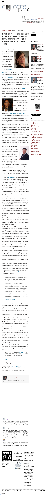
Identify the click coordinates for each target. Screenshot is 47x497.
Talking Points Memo (35, 149)
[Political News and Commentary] (16, 8)
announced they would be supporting (10, 180)
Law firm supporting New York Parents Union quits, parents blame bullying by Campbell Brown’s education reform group (15, 39)
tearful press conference (7, 171)
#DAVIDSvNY (21, 352)
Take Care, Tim (34, 148)
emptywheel (33, 128)
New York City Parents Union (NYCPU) (7, 71)
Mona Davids (21, 370)
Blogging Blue (34, 122)
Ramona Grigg (34, 143)
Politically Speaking (35, 140)
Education (4, 30)
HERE (18, 49)
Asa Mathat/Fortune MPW (17, 366)
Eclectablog (5, 47)
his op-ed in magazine (21, 271)
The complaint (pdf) (10, 77)
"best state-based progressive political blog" (18, 456)
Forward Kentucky (35, 129)
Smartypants (34, 145)
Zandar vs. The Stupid (36, 154)
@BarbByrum (34, 100)
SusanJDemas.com (35, 146)
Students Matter (11, 177)
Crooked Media (34, 123)
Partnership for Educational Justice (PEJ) (19, 113)
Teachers (9, 30)
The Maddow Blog (35, 151)
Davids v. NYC (15, 370)
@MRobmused (40, 71)
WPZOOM (42, 490)
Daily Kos (33, 125)
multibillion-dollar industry (10, 299)
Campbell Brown (8, 370)
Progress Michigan (35, 142)
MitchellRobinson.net (35, 74)
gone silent (16, 266)
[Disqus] (15, 401)
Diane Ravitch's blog (35, 126)
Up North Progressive (36, 153)
